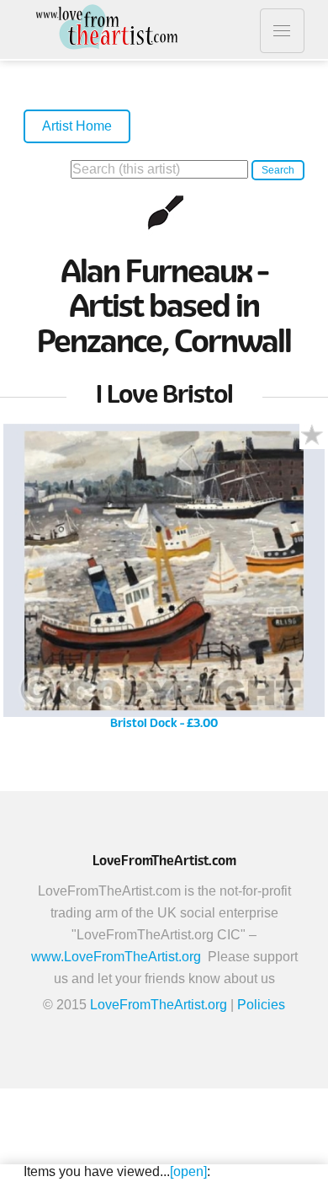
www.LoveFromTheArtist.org (116, 956)
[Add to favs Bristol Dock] (312, 436)
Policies (261, 1004)
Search (278, 170)
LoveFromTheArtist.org (158, 1004)
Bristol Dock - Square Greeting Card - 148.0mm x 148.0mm (164, 582)
